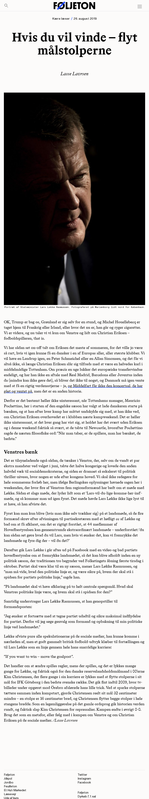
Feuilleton (10, 786)
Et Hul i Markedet (15, 790)
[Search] (6, 5)
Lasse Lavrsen (74, 73)
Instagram (84, 779)
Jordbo (8, 783)
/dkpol (8, 779)
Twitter (82, 775)
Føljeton (9, 775)
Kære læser (61, 19)
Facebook (84, 783)
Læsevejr (10, 794)
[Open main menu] (139, 6)
